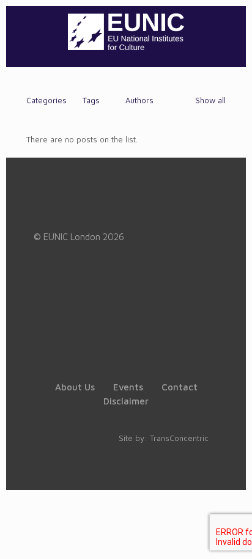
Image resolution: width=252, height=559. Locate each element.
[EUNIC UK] (126, 30)
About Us (75, 387)
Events (128, 387)
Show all (210, 100)
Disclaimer (126, 401)
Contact (179, 387)
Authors (139, 100)
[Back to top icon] (227, 534)
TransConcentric (179, 438)
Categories (46, 100)
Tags (91, 100)
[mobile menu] (229, 30)
